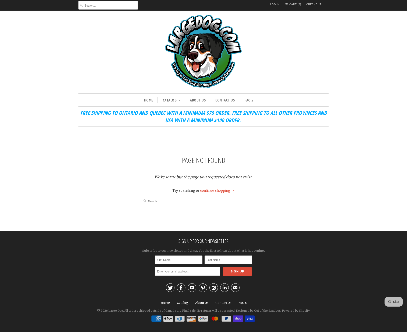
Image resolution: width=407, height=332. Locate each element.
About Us (198, 100)
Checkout (313, 4)
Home (148, 100)
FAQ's (249, 100)
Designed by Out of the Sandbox (258, 311)
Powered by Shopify (296, 311)
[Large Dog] (203, 52)
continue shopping (215, 191)
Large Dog (115, 311)
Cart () (295, 4)
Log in (275, 4)
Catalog (170, 100)
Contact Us (225, 100)
